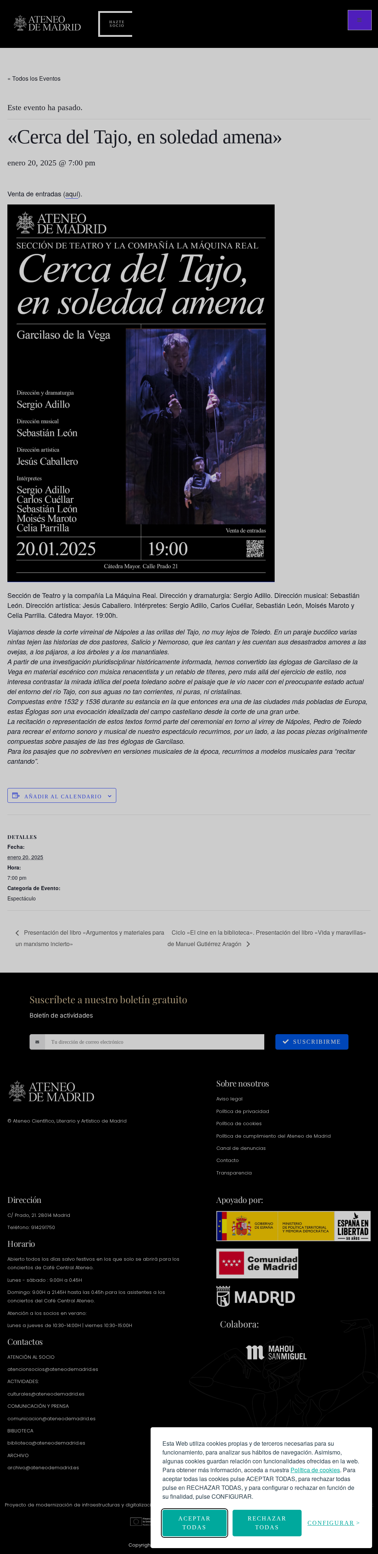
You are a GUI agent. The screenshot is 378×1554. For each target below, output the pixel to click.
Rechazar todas (267, 1522)
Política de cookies (315, 1470)
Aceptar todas (194, 1522)
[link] (315, 1470)
